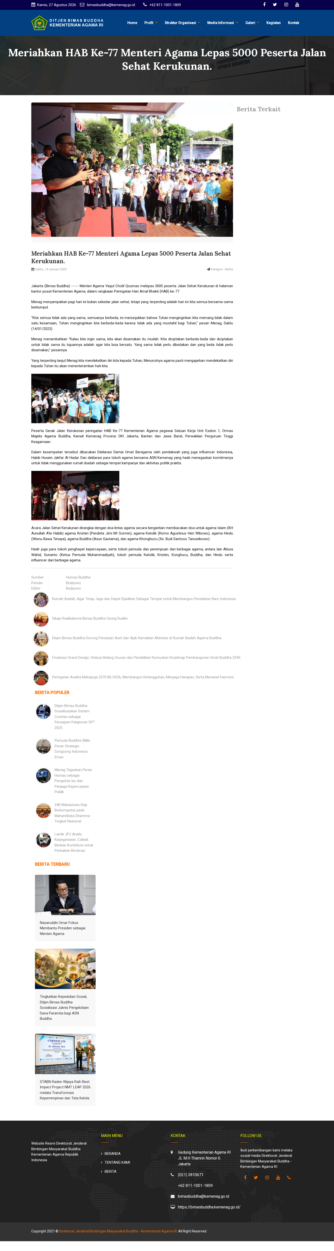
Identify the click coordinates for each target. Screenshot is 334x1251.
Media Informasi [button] (220, 23)
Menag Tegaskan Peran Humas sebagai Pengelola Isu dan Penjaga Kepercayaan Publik (73, 781)
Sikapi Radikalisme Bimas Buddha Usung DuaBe (90, 618)
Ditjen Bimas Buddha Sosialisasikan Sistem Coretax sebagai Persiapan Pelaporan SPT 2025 (75, 717)
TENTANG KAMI (117, 1162)
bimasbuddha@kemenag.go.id (110, 5)
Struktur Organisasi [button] (180, 23)
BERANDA (113, 1153)
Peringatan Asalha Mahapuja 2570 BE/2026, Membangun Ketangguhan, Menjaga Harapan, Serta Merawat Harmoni (143, 677)
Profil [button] (149, 23)
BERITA (110, 1171)
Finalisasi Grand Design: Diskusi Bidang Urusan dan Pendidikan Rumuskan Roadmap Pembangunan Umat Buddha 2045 (146, 657)
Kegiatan (274, 23)
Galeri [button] (250, 23)
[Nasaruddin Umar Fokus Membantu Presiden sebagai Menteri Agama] (65, 895)
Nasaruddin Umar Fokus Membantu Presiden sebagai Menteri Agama (62, 928)
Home (132, 23)
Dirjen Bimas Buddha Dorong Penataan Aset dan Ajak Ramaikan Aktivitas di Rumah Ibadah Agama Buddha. (137, 638)
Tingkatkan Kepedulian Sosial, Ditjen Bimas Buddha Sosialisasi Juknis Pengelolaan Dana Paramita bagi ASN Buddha (64, 1007)
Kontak (293, 23)
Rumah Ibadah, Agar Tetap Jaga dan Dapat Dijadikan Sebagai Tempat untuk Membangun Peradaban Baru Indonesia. (144, 599)
